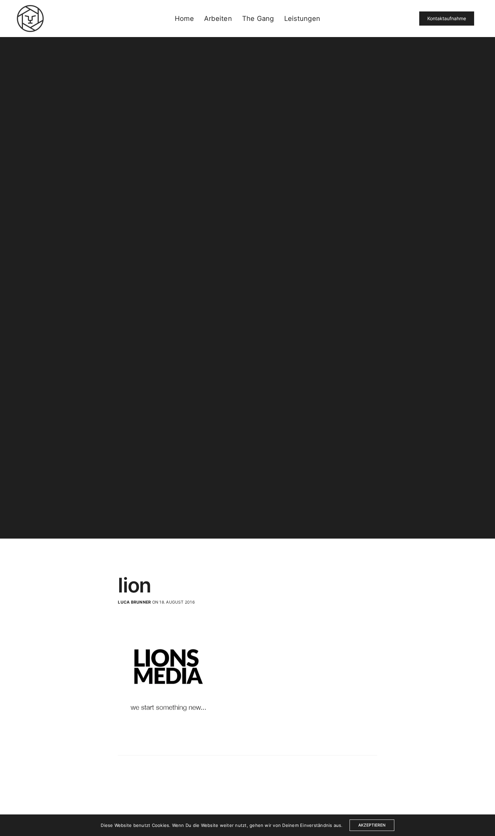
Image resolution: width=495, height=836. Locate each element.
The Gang (258, 18)
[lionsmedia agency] (30, 18)
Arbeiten (218, 18)
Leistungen (302, 18)
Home (184, 18)
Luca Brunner (134, 602)
